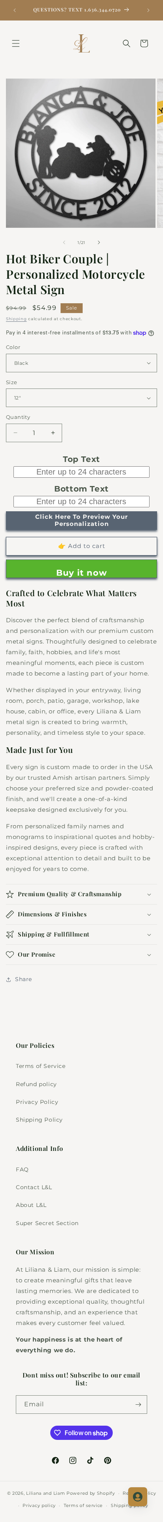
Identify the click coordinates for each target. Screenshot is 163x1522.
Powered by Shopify (90, 1493)
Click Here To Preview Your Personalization (81, 520)
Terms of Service (41, 1066)
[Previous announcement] (14, 10)
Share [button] (23, 979)
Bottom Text (81, 489)
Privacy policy (39, 1505)
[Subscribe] (138, 1404)
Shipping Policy (39, 1119)
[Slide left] (64, 242)
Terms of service (83, 1505)
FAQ (22, 1169)
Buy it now (81, 573)
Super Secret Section (47, 1223)
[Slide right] (99, 242)
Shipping (16, 318)
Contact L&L (34, 1187)
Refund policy (36, 1084)
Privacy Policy (37, 1101)
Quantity (18, 417)
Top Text (81, 459)
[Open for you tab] (137, 1496)
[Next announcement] (148, 10)
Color (13, 347)
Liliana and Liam (45, 1493)
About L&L (31, 1205)
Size (11, 382)
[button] (16, 43)
